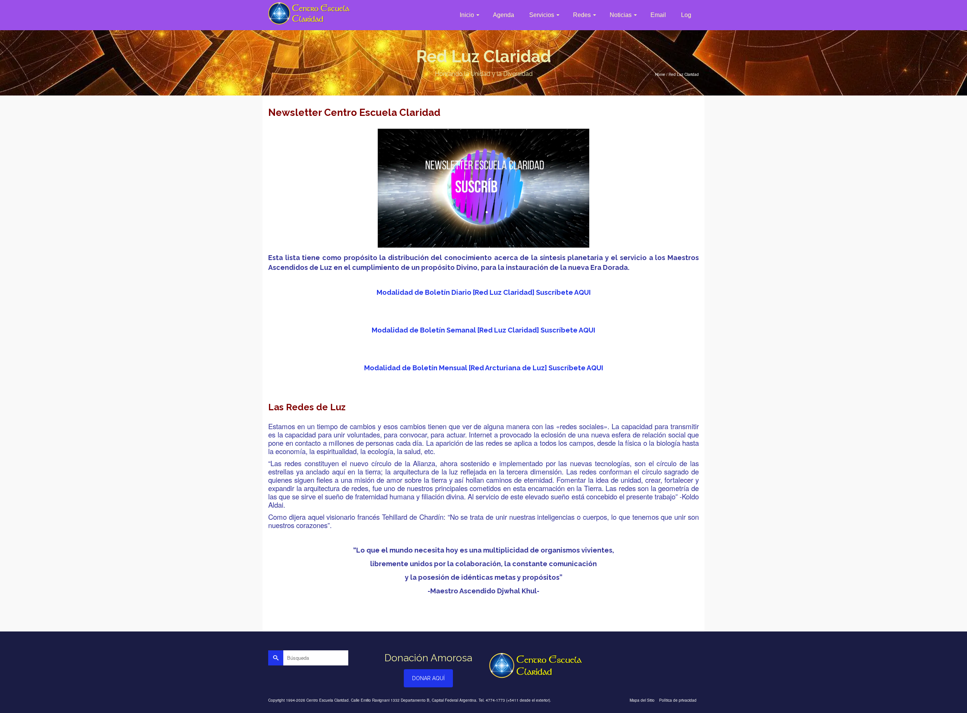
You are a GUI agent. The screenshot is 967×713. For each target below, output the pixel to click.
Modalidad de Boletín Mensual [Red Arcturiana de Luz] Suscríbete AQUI (483, 368)
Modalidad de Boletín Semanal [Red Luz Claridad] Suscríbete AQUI (483, 330)
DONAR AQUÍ (428, 678)
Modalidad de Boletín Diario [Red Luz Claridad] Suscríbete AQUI (484, 292)
